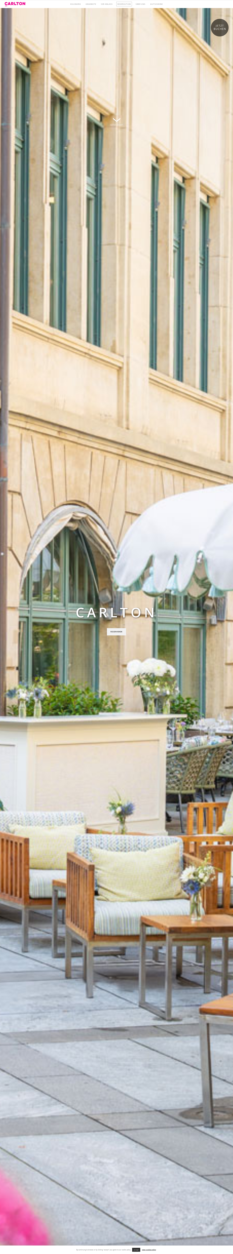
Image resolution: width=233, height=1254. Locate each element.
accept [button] (136, 1250)
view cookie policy (149, 1250)
